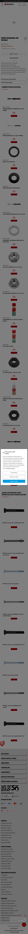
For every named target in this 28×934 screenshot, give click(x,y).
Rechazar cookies (14, 476)
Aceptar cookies (14, 481)
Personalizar (14, 472)
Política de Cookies (11, 468)
